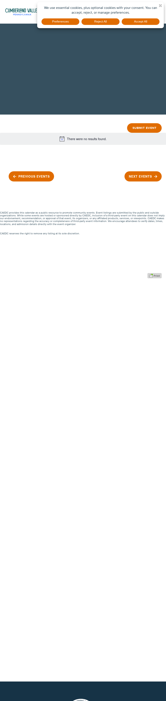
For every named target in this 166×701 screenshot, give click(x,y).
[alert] (83, 139)
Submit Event (144, 128)
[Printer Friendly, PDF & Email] (154, 275)
